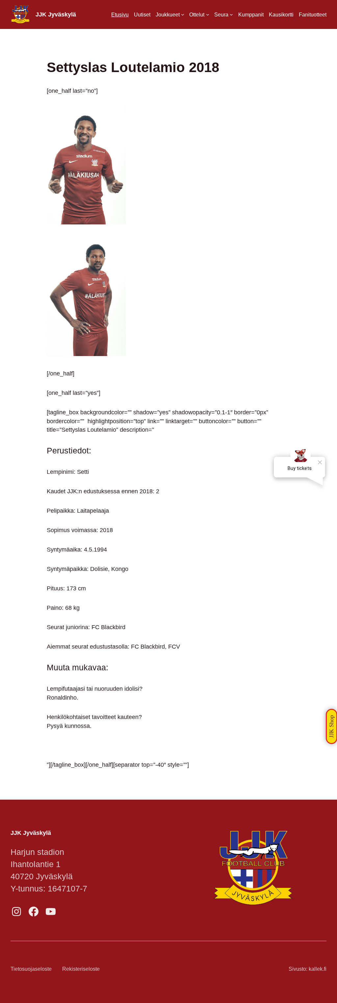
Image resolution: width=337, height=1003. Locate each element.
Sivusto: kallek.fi (307, 969)
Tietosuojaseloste (31, 969)
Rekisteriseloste (81, 969)
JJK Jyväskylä (56, 14)
